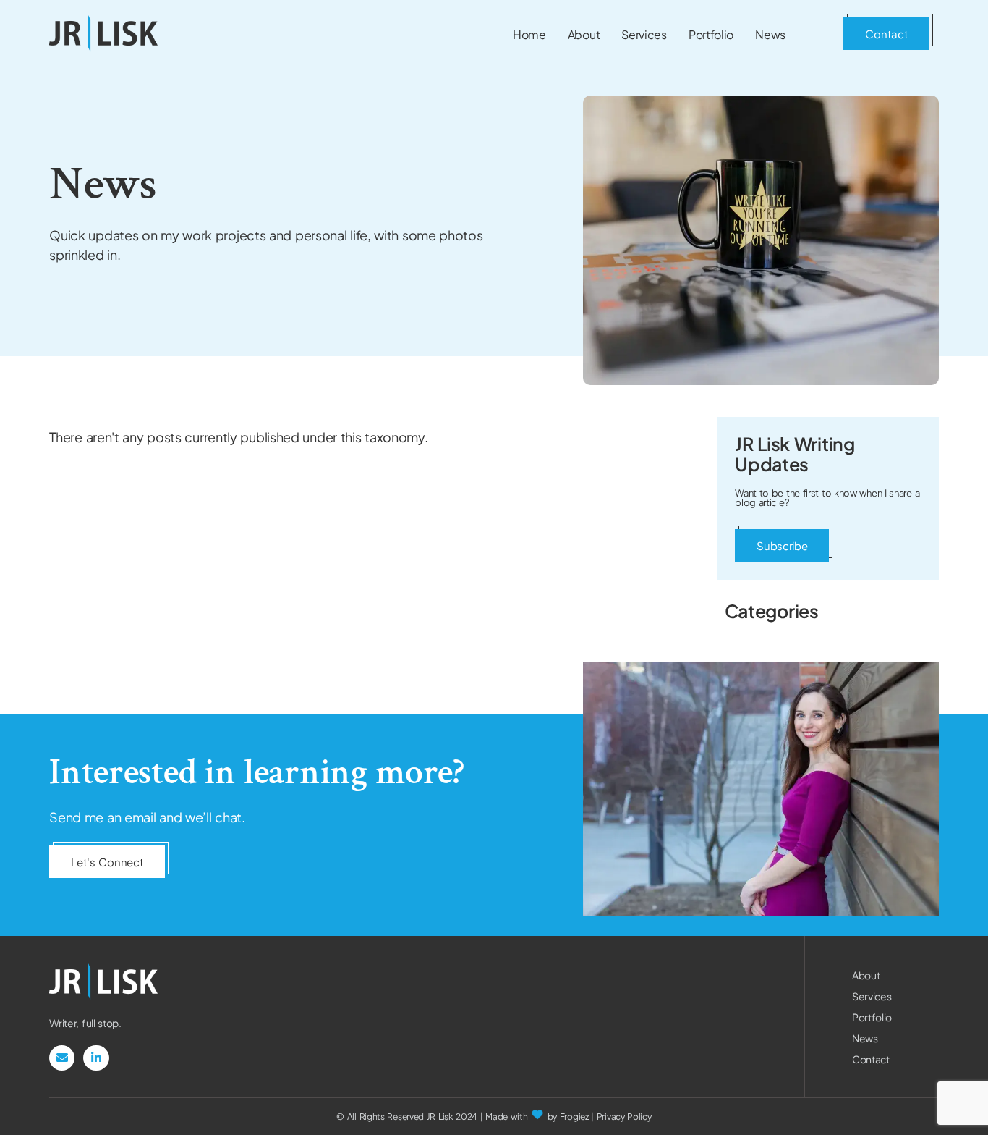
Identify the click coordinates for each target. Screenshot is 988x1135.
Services (872, 996)
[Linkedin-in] (95, 1058)
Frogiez (574, 1116)
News (865, 1038)
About (866, 975)
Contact (871, 1059)
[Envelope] (61, 1058)
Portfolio (872, 1017)
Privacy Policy (624, 1116)
